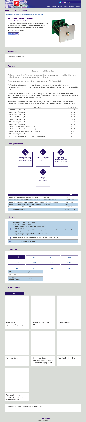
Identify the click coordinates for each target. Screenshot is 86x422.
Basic (14, 293)
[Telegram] (60, 2)
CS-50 (51, 268)
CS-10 (16, 268)
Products (54, 6)
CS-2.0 (34, 263)
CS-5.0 (69, 263)
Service (60, 6)
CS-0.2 (51, 257)
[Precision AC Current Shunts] (63, 30)
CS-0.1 (34, 257)
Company (48, 6)
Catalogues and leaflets (69, 6)
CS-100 (69, 268)
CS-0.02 (17, 257)
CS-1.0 (17, 263)
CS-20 (34, 268)
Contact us (78, 6)
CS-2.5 (51, 263)
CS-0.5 (69, 257)
